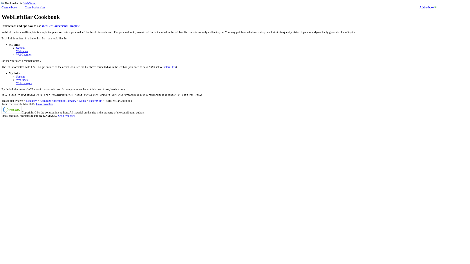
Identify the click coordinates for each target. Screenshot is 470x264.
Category (31, 100)
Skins (82, 100)
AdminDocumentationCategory (58, 100)
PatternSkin (169, 67)
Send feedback (66, 115)
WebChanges (24, 54)
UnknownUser (44, 104)
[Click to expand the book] (435, 7)
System (20, 48)
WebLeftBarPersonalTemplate (61, 25)
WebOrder (30, 3)
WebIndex (22, 51)
